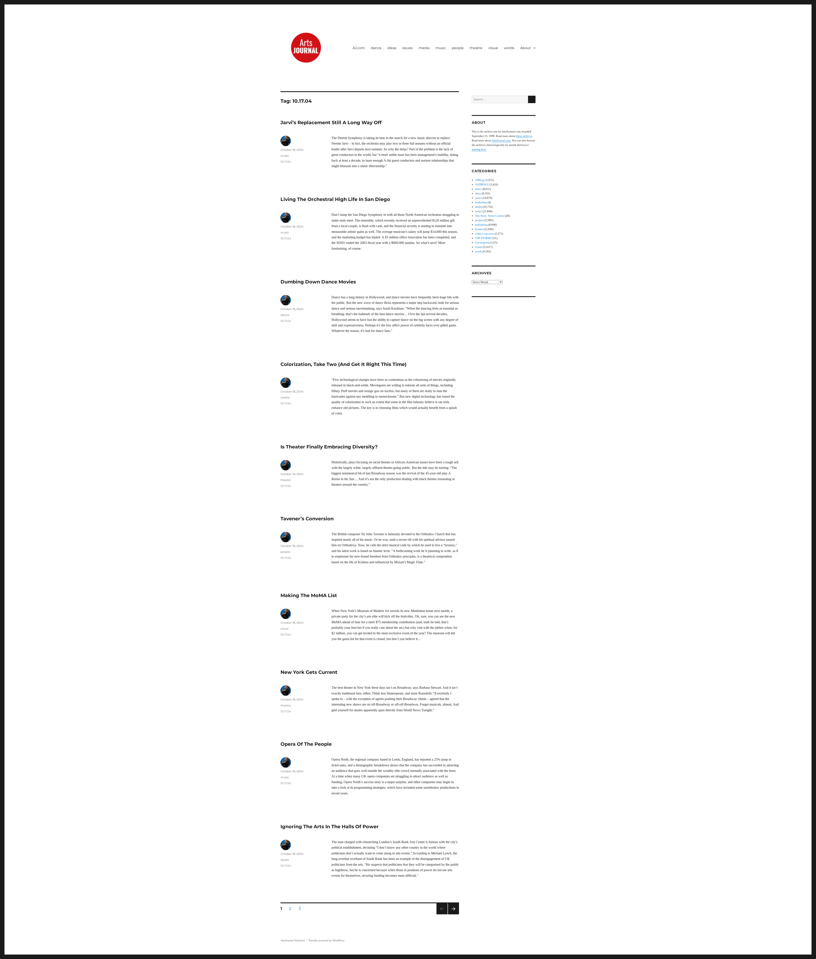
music (440, 48)
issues (407, 48)
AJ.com (359, 48)
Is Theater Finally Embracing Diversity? (329, 447)
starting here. (479, 149)
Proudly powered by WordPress (326, 940)
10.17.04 (285, 161)
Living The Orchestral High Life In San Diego (335, 199)
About (525, 48)
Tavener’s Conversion (307, 519)
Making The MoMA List (308, 595)
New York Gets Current (308, 672)
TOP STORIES (483, 238)
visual (493, 48)
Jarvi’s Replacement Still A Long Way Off (331, 122)
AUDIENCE (482, 184)
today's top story (484, 233)
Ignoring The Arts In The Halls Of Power (329, 827)
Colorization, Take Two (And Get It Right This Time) (343, 364)
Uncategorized (483, 242)
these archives (524, 136)
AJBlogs (480, 180)
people (458, 48)
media (424, 48)
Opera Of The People (306, 744)
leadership (481, 202)
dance (376, 48)
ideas (391, 48)
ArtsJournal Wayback (292, 940)
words (509, 48)
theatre (476, 48)
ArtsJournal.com (501, 140)
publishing (481, 224)
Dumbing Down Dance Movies (318, 282)
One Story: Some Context (489, 215)
